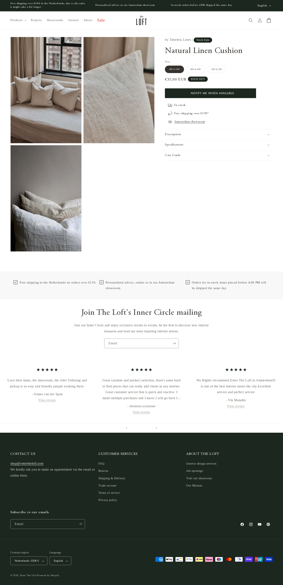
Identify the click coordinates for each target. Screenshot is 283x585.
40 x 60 (197, 70)
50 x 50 (219, 70)
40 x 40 (176, 70)
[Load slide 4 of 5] (146, 428)
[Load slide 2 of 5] (137, 428)
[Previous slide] (126, 427)
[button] (18, 20)
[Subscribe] (174, 343)
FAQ (101, 463)
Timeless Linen (180, 39)
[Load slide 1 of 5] (133, 428)
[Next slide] (156, 427)
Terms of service (109, 492)
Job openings (194, 471)
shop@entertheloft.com (27, 463)
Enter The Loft (28, 575)
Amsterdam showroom (189, 121)
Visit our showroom (199, 478)
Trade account (107, 485)
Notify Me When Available (212, 93)
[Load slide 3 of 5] (141, 428)
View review (47, 400)
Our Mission (194, 485)
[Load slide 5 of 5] (150, 428)
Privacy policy (107, 500)
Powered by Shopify (48, 575)
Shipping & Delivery (111, 478)
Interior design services (201, 463)
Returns (103, 471)
